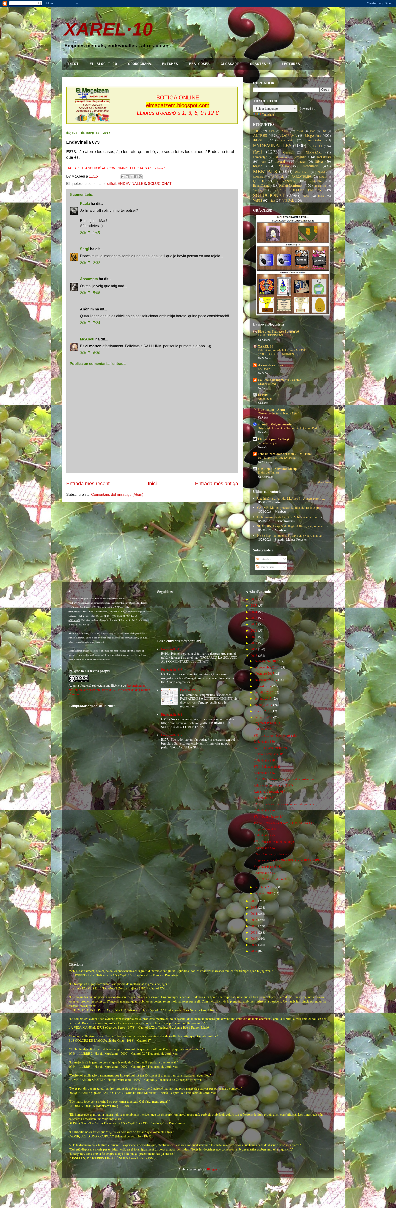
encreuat (286, 140)
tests (321, 196)
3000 (312, 131)
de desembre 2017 (266, 661)
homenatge (260, 157)
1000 (256, 131)
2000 (284, 131)
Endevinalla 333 (171, 669)
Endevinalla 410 (171, 649)
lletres (301, 161)
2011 (254, 932)
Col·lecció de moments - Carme (279, 379)
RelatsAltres (316, 181)
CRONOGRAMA (139, 64)
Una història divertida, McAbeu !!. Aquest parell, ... (291, 498)
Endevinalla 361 (171, 714)
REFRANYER (285, 181)
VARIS (257, 200)
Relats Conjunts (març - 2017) (273, 785)
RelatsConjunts (290, 185)
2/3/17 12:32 (90, 263)
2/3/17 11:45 (90, 233)
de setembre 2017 (266, 679)
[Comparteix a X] (131, 176)
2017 (254, 655)
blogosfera (313, 135)
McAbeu (87, 339)
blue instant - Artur (271, 409)
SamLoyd (258, 190)
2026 (254, 599)
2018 (254, 649)
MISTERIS (301, 172)
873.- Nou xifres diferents (270, 879)
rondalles (320, 186)
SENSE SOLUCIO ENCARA (298, 190)
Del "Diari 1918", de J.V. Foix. (277, 457)
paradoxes (259, 177)
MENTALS (265, 171)
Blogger (212, 1169)
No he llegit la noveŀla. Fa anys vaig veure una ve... (290, 535)
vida (272, 200)
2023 (254, 618)
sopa (306, 196)
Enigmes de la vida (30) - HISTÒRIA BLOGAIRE (287, 860)
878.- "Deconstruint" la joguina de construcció (284, 779)
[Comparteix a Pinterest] (140, 176)
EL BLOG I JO (103, 64)
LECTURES (291, 64)
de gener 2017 (264, 893)
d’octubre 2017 (264, 673)
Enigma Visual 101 (266, 829)
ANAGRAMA (287, 135)
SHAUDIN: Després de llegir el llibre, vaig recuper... (291, 526)
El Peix (263, 394)
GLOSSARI (230, 64)
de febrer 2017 (264, 887)
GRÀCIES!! (260, 64)
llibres (319, 161)
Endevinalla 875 (264, 835)
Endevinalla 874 (264, 848)
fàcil (257, 151)
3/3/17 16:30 (90, 353)
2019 (254, 643)
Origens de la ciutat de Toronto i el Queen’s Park (288, 428)
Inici (152, 483)
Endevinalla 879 (264, 760)
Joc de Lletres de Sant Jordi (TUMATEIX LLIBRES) (289, 823)
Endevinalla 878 (264, 772)
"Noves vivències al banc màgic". (278, 413)
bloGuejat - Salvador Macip (277, 468)
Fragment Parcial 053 (268, 722)
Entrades (264, 559)
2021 (254, 630)
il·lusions (281, 157)
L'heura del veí (267, 383)
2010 (254, 938)
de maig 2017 (263, 705)
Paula (85, 203)
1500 (272, 131)
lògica (257, 165)
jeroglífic (300, 157)
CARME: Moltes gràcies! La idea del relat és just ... (290, 507)
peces (322, 177)
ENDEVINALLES (132, 184)
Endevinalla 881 (264, 729)
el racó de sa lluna (270, 365)
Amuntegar (265, 398)
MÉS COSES (199, 64)
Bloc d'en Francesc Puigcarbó (278, 331)
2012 (254, 926)
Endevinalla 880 (264, 741)
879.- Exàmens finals (267, 766)
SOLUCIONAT (160, 184)
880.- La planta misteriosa (271, 747)
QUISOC (259, 181)
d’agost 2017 (263, 686)
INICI (73, 64)
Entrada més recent (88, 483)
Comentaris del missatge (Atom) (117, 494)
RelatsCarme (261, 185)
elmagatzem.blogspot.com (177, 105)
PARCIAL (277, 176)
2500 (300, 131)
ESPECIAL (315, 146)
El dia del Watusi (268, 472)
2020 (254, 637)
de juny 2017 (263, 698)
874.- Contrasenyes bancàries (272, 854)
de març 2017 (263, 717)
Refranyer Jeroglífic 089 (269, 791)
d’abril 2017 (263, 711)
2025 (254, 605)
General (288, 152)
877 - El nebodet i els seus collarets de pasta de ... (286, 804)
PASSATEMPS (302, 176)
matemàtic (311, 165)
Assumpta (89, 279)
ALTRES (260, 135)
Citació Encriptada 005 (268, 754)
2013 (254, 920)
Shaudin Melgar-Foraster (275, 424)
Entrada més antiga (216, 483)
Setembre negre (267, 443)
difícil (111, 184)
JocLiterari (324, 157)
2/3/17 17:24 (90, 323)
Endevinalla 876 (264, 810)
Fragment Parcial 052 (268, 866)
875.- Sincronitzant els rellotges (274, 841)
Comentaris (266, 567)
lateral (280, 161)
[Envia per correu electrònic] (123, 176)
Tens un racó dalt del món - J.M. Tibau (285, 453)
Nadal (321, 172)
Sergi (84, 249)
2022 (254, 624)
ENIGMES (170, 64)
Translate (268, 114)
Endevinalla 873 (264, 873)
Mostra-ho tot (324, 482)
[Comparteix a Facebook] (136, 176)
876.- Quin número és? (268, 816)
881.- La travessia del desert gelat (275, 735)
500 (324, 131)
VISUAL (288, 200)
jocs (263, 161)
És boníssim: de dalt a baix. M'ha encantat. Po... (288, 517)
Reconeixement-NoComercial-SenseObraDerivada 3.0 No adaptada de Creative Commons (109, 689)
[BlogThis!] (127, 176)
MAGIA (284, 166)
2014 (254, 913)
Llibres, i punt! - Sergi (273, 439)
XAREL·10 (108, 29)
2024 (254, 612)
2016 (254, 901)
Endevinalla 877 (171, 735)
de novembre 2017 (267, 667)
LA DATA (264, 369)
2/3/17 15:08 (90, 293)
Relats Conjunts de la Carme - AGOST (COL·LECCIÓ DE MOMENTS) (281, 352)
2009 (254, 944)
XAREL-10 (265, 346)
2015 (254, 907)
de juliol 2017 (264, 692)
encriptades (314, 140)
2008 (254, 951)
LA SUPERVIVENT (270, 335)
